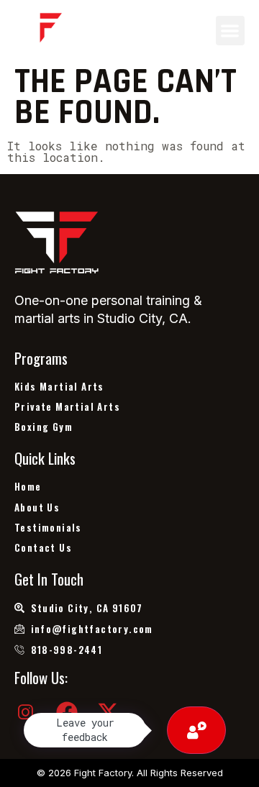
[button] (230, 30)
